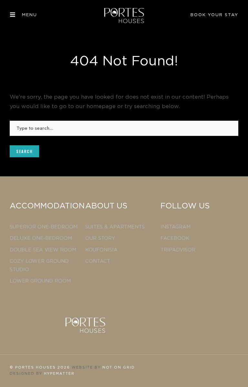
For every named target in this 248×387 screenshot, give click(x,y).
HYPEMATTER (59, 373)
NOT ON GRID (118, 367)
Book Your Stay (214, 15)
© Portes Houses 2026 (41, 367)
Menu (29, 15)
